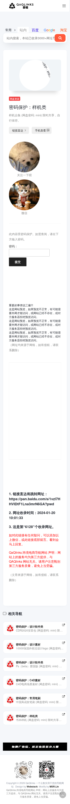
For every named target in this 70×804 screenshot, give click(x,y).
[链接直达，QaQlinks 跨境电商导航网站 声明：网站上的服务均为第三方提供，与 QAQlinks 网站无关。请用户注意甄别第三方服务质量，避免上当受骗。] (63, 625)
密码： (13, 246)
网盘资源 (14, 98)
